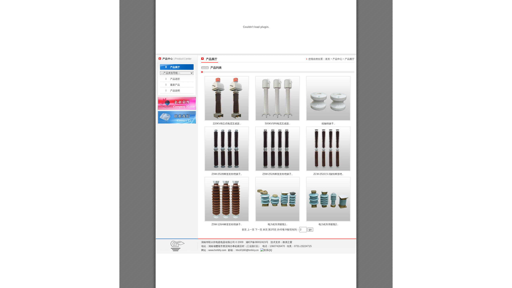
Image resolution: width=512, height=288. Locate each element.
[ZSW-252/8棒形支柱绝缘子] (227, 170)
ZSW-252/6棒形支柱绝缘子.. (277, 174)
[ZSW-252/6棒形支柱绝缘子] (277, 170)
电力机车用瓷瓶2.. (328, 224)
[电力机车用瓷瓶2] (328, 220)
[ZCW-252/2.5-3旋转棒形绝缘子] (328, 170)
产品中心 (337, 59)
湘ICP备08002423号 (257, 242)
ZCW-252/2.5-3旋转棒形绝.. (328, 174)
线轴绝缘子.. (328, 123)
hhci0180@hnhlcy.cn (247, 250)
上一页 (250, 229)
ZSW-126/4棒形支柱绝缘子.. (227, 224)
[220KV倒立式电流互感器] (227, 119)
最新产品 (175, 84)
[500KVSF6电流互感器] (277, 119)
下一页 (258, 229)
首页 (327, 59)
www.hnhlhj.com (217, 250)
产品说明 (175, 90)
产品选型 (175, 79)
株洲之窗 (287, 242)
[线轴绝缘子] (328, 119)
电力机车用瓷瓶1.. (277, 224)
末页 (265, 229)
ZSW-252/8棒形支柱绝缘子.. (227, 174)
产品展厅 (175, 67)
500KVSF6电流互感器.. (277, 123)
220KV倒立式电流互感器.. (227, 123)
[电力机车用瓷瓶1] (277, 220)
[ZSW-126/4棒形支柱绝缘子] (227, 220)
